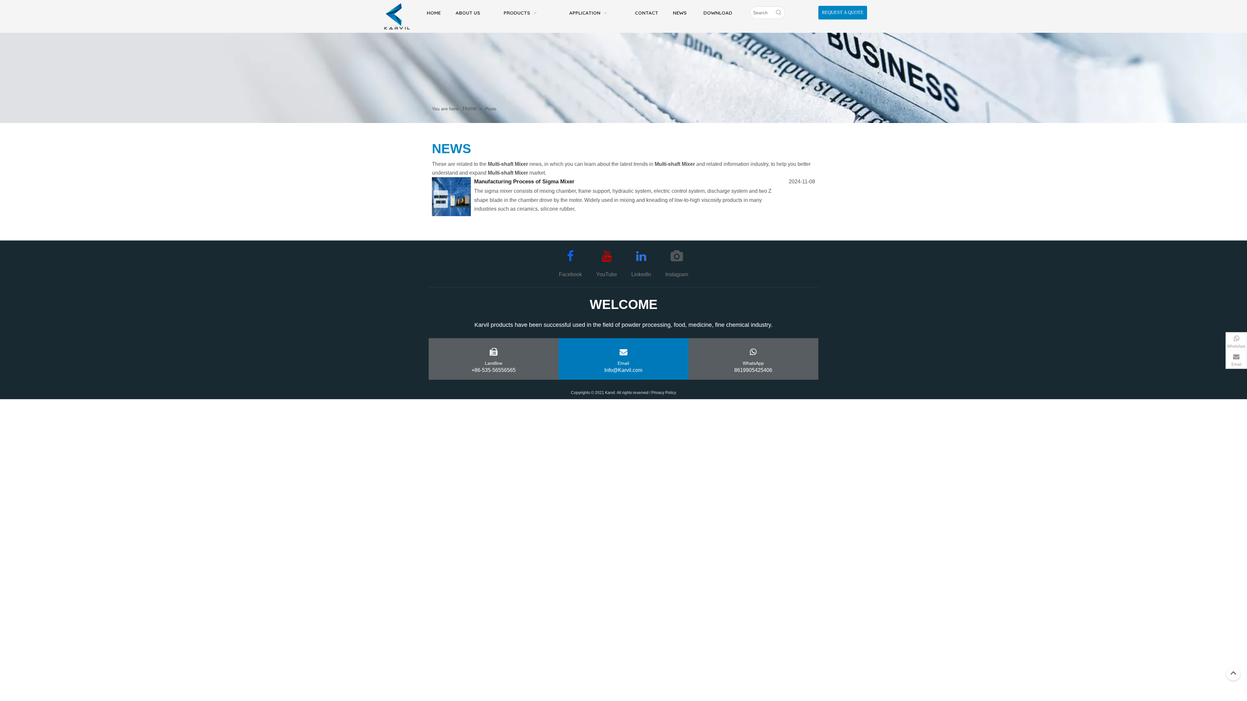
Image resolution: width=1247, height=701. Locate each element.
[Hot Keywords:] (779, 12)
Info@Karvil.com (623, 370)
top (1233, 673)
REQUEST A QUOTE (842, 12)
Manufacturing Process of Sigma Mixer (524, 181)
